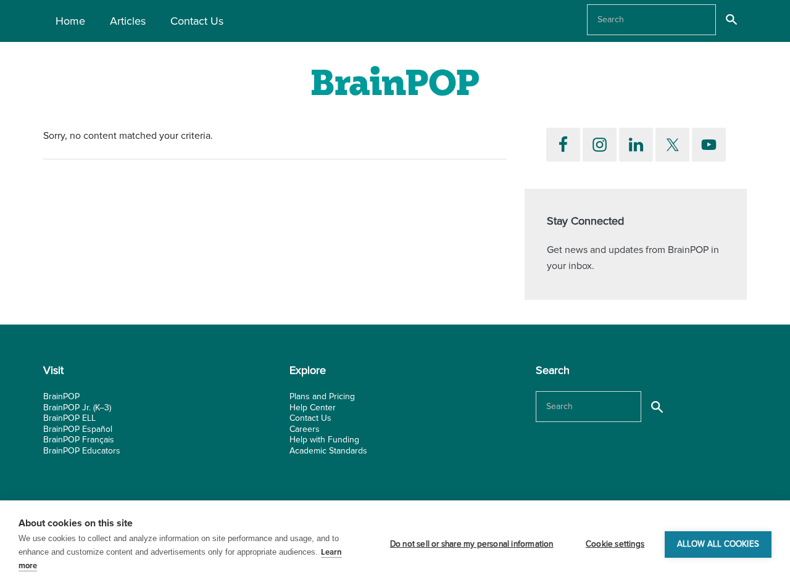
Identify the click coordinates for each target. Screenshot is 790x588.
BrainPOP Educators (81, 450)
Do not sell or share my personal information (472, 544)
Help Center (312, 407)
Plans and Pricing (322, 396)
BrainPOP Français (78, 439)
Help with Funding (324, 439)
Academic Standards (328, 450)
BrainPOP (61, 396)
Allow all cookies (718, 544)
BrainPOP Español (77, 429)
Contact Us (310, 418)
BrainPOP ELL (69, 418)
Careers (304, 429)
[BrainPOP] (395, 84)
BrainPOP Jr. (67, 407)
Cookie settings (615, 544)
